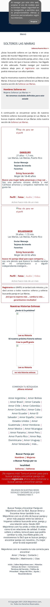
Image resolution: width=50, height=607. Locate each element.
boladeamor (25, 231)
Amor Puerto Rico (18, 436)
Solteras (30, 468)
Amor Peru (34, 432)
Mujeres (31, 457)
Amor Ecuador (19, 413)
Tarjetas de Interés (22, 165)
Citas (37, 558)
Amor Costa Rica (17, 409)
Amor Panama (18, 432)
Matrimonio (27, 558)
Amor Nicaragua (33, 428)
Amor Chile (14, 405)
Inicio (10, 564)
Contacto (32, 555)
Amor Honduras (31, 424)
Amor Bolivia (35, 398)
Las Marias (13, 158)
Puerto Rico (36, 158)
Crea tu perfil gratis (25, 342)
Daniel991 (25, 152)
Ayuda (36, 571)
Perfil (13, 197)
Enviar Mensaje (21, 162)
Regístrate (17, 479)
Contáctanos (33, 567)
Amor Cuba (34, 409)
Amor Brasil (16, 401)
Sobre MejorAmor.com (23, 564)
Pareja (22, 555)
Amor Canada (32, 401)
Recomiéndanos (25, 574)
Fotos (21, 197)
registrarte (30, 68)
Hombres (19, 457)
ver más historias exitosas (25, 372)
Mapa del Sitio (26, 571)
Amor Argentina (16, 398)
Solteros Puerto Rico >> (40, 48)
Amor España (26, 417)
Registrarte (7, 287)
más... (35, 444)
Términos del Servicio (19, 569)
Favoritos (18, 169)
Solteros (19, 468)
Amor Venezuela (20, 444)
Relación (14, 558)
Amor (14, 555)
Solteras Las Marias (26, 84)
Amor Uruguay (32, 440)
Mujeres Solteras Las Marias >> (17, 92)
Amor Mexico (15, 428)
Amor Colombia (31, 405)
